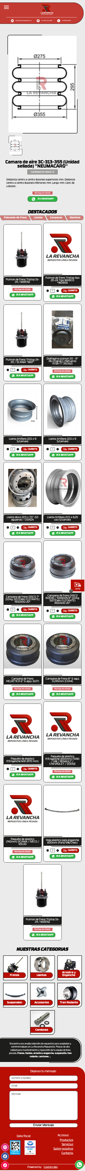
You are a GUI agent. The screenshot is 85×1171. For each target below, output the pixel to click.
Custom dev (51, 1167)
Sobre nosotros (63, 1149)
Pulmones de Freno (15, 217)
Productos (66, 1140)
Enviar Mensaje (43, 1125)
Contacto (67, 1153)
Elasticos (75, 217)
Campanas (56, 217)
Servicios (67, 1144)
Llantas (38, 217)
